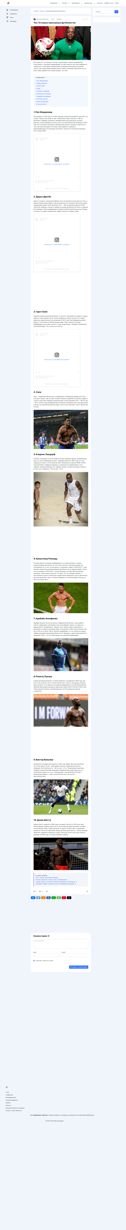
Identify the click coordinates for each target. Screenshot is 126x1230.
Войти (117, 3)
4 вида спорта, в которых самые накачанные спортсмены (55, 882)
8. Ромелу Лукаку (42, 99)
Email (64, 952)
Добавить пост (109, 3)
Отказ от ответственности (14, 1110)
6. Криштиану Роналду (43, 94)
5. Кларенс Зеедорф (42, 91)
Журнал (42, 11)
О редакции (9, 1095)
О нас (7, 1092)
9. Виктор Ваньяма (42, 101)
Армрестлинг (88, 3)
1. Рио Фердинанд (42, 81)
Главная (36, 11)
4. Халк (38, 88)
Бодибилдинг (76, 3)
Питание (64, 3)
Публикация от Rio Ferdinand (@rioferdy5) (57, 188)
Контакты (100, 3)
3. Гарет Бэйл (40, 86)
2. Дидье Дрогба (41, 83)
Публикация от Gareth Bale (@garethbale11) (57, 384)
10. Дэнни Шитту (41, 104)
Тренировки (53, 3)
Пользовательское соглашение (15, 1108)
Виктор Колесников (42, 19)
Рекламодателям (11, 1097)
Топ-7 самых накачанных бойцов (47, 877)
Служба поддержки (12, 1100)
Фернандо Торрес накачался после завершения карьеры (55, 884)
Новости (8, 1105)
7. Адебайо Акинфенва (43, 96)
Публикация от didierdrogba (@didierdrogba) (56, 269)
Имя (35, 952)
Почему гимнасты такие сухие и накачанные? (51, 879)
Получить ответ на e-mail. (44, 960)
